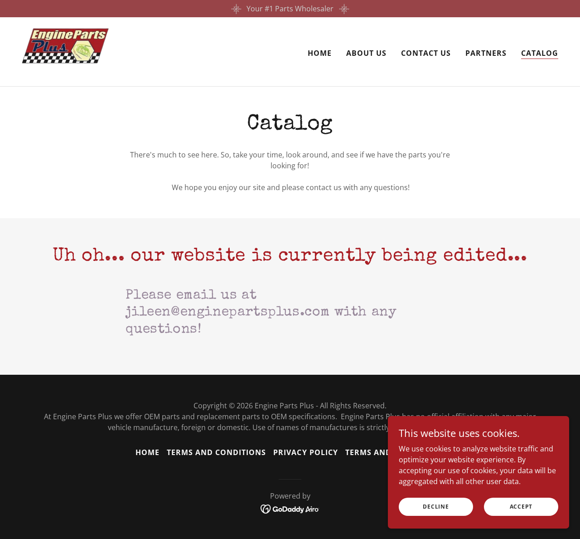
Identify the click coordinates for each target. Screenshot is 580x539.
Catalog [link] (539, 53)
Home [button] (147, 452)
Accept (521, 506)
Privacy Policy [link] (305, 452)
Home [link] (320, 53)
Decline (436, 506)
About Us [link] (366, 53)
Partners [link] (486, 53)
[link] (65, 51)
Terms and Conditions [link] (216, 452)
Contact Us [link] (426, 53)
